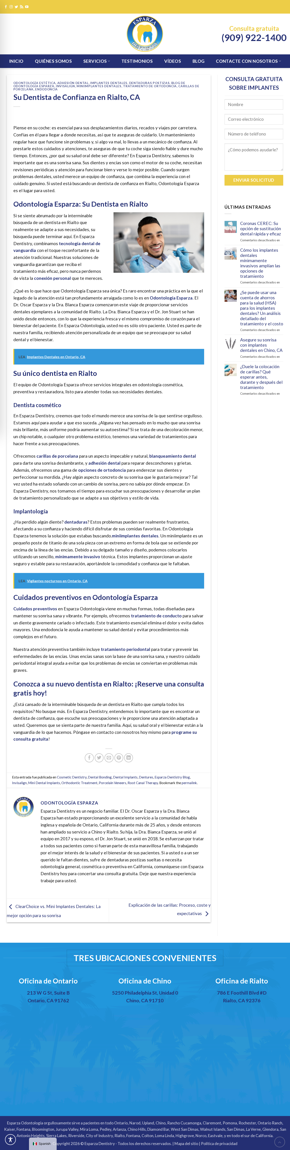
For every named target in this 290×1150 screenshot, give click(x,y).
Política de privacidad (219, 1143)
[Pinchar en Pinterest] (118, 757)
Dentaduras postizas (149, 83)
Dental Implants (125, 777)
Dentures (146, 777)
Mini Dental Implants (44, 783)
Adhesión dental (73, 83)
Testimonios (137, 61)
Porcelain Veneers (112, 783)
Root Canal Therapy (143, 783)
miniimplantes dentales (135, 535)
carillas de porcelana (57, 456)
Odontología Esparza (171, 297)
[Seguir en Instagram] (11, 7)
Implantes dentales (108, 83)
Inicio (16, 61)
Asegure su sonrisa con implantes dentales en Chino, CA (261, 345)
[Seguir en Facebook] (5, 7)
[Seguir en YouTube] (26, 7)
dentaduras (75, 521)
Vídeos (172, 61)
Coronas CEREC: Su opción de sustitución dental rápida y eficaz (260, 229)
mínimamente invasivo (77, 556)
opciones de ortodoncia (102, 470)
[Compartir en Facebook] (89, 757)
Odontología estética (34, 83)
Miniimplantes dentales (99, 86)
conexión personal (52, 278)
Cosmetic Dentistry (72, 777)
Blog (199, 61)
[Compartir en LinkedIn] (128, 757)
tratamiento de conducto (156, 615)
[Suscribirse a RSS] (21, 7)
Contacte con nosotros (247, 61)
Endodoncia (46, 89)
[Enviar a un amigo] (109, 757)
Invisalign (65, 86)
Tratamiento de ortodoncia (150, 86)
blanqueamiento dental (172, 456)
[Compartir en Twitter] (99, 757)
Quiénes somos (53, 61)
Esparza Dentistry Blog (172, 777)
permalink (189, 783)
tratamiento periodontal (125, 649)
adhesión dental (104, 463)
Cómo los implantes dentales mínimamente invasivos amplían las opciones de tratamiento (260, 263)
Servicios (95, 61)
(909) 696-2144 (146, 1013)
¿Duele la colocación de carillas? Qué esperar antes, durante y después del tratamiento (261, 377)
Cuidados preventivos (35, 608)
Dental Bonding (100, 777)
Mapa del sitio (186, 1143)
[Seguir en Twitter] (16, 7)
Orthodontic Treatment (79, 783)
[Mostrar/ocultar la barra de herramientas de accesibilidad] (10, 1139)
